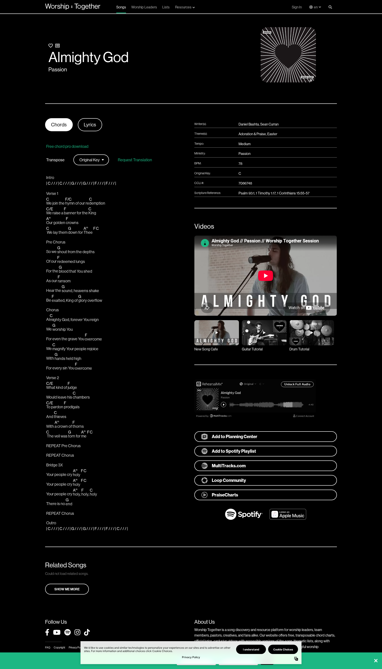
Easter (272, 134)
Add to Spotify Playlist (234, 451)
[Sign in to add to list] (57, 45)
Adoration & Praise (252, 134)
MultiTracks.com (229, 465)
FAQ (47, 647)
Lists (166, 7)
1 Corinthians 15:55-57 (293, 193)
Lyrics (90, 125)
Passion (57, 69)
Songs (121, 7)
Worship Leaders (144, 7)
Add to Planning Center (234, 436)
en (316, 7)
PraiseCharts (225, 495)
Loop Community (229, 480)
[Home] (72, 7)
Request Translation (135, 160)
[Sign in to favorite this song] (50, 45)
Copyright (59, 647)
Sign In (297, 7)
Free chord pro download (67, 146)
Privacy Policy (76, 647)
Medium (245, 144)
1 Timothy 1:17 (266, 193)
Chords (59, 125)
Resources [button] (183, 7)
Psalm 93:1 (246, 193)
